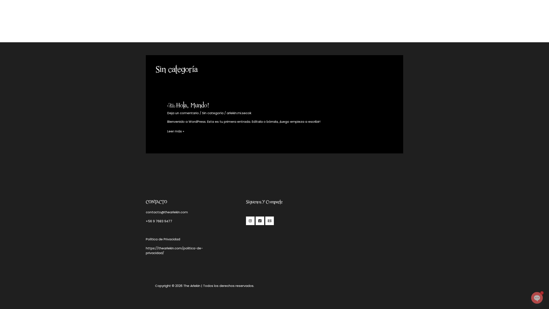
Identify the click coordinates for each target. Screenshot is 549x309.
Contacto (391, 19)
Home (281, 19)
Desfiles (351, 19)
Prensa (369, 19)
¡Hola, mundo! (188, 105)
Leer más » (175, 131)
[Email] (269, 221)
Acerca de (301, 19)
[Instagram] (250, 221)
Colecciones (327, 19)
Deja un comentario (183, 113)
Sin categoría (212, 113)
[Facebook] (260, 221)
